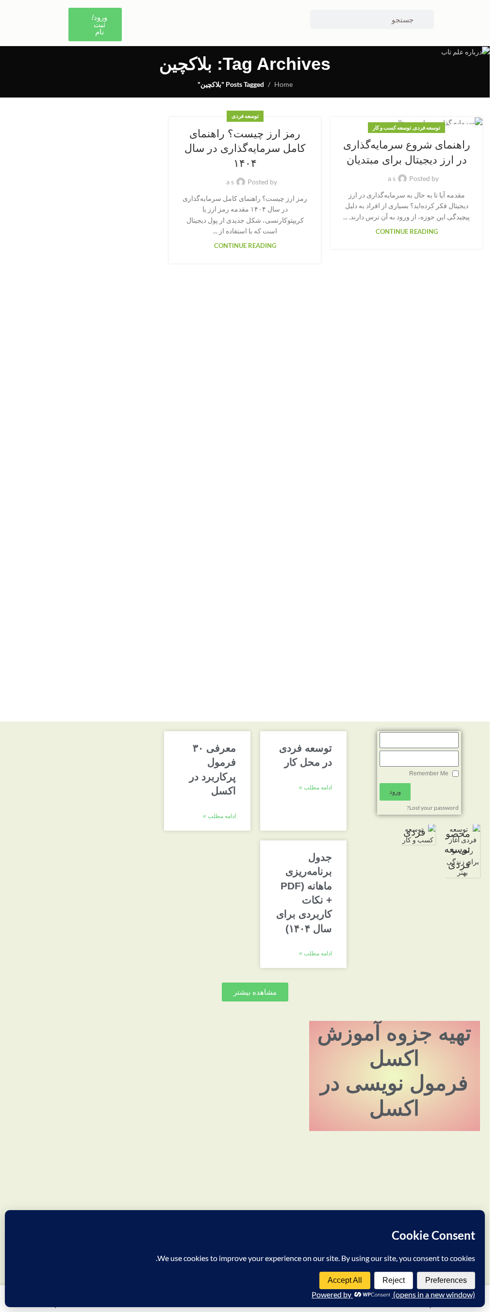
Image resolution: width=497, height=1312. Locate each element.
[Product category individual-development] (418, 834)
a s (392, 178)
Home (283, 84)
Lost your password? (433, 807)
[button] (255, 992)
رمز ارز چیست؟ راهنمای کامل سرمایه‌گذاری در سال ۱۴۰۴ (244, 149)
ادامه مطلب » (315, 787)
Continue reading (407, 231)
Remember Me (429, 773)
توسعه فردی (426, 127)
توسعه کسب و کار (392, 127)
